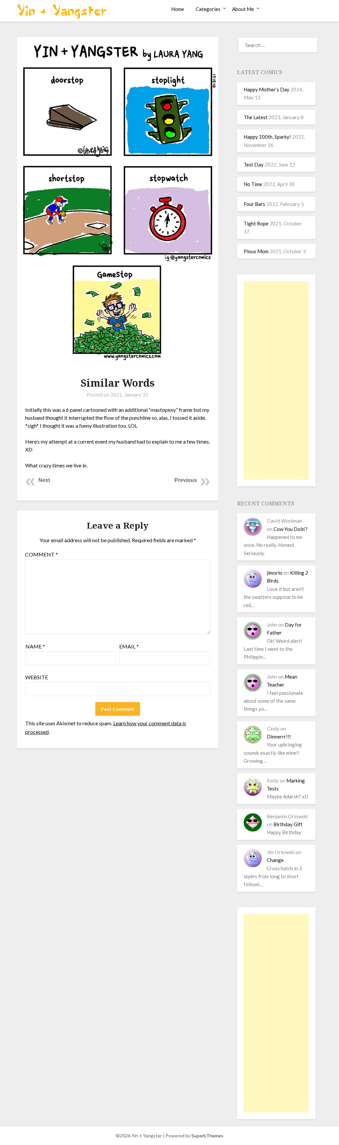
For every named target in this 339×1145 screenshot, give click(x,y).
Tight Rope (256, 223)
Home (177, 9)
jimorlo (274, 573)
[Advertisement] (276, 380)
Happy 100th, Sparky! (267, 137)
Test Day (254, 164)
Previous (185, 480)
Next (44, 480)
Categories (208, 9)
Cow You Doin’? (290, 529)
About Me (243, 9)
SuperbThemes (207, 1135)
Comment (41, 554)
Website (36, 677)
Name (35, 646)
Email (129, 646)
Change (275, 860)
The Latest (255, 117)
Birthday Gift (288, 824)
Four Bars (254, 204)
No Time (253, 184)
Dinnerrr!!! (279, 736)
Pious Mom (256, 251)
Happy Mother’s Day (266, 89)
